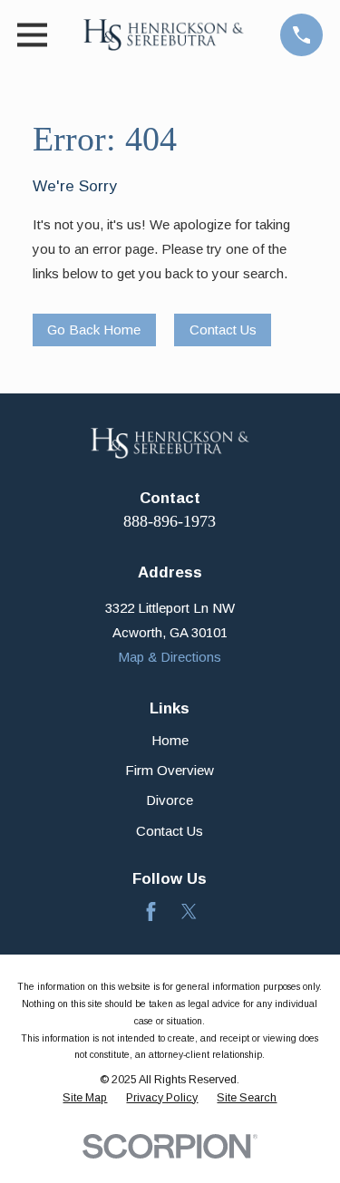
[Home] (164, 35)
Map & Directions (169, 656)
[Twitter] (189, 911)
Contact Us (223, 329)
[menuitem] (85, 1099)
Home (170, 740)
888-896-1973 (169, 521)
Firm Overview (169, 770)
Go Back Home (94, 329)
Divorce (169, 800)
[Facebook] (150, 911)
